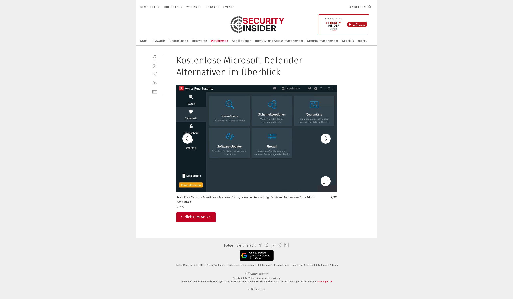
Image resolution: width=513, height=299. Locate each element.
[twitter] (154, 65)
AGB (196, 265)
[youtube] (272, 245)
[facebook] (154, 57)
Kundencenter (235, 265)
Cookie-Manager (184, 265)
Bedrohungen (179, 41)
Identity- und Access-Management (279, 41)
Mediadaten (251, 265)
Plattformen (219, 41)
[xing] (154, 74)
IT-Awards (158, 41)
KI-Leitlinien (322, 265)
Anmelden (358, 7)
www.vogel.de (324, 281)
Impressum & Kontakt (303, 265)
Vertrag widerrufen (217, 265)
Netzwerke (199, 41)
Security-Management (322, 41)
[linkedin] (154, 82)
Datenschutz (266, 265)
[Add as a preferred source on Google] (257, 255)
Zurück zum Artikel (196, 217)
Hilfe (203, 265)
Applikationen (241, 41)
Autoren (334, 265)
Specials (348, 41)
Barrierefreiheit (282, 265)
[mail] (154, 91)
